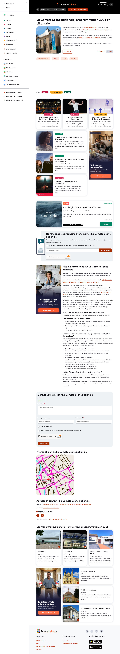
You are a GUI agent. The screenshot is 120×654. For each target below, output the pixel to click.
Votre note (41, 398)
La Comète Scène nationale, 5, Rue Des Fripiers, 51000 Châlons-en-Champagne (67, 504)
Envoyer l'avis (44, 443)
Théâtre (45, 92)
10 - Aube (9, 72)
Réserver (106, 224)
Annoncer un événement (70, 643)
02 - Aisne (9, 63)
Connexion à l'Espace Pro (13, 100)
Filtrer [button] (7, 8)
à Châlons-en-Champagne (48, 119)
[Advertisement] (74, 75)
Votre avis (41, 404)
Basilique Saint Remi (88, 571)
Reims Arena (42, 552)
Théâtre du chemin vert (89, 590)
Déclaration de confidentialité (45, 646)
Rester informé (105, 250)
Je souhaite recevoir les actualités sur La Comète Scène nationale (61, 430)
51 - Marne (10, 15)
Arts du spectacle (56, 92)
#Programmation (43, 58)
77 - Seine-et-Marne (13, 84)
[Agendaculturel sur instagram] (96, 631)
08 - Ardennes (11, 68)
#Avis (64, 58)
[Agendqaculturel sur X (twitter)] (87, 631)
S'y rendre (67, 51)
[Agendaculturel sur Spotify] (101, 631)
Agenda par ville (10, 53)
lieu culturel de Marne (90, 27)
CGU (37, 643)
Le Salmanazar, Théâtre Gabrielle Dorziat (95, 609)
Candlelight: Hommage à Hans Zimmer (82, 207)
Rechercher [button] (9, 4)
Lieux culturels (10, 49)
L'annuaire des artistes (13, 96)
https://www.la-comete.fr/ (51, 508)
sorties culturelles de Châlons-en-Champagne (95, 30)
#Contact (73, 58)
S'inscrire (103, 4)
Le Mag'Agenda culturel (13, 92)
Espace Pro (66, 641)
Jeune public (10, 32)
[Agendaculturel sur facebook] (91, 631)
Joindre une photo (46, 426)
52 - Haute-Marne (12, 76)
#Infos (55, 58)
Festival (8, 28)
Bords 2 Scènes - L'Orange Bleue (99, 553)
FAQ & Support (40, 641)
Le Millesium (68, 552)
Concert (67, 92)
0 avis (110, 51)
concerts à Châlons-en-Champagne (89, 37)
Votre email (79, 418)
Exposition (9, 44)
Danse (8, 36)
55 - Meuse (10, 80)
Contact (38, 649)
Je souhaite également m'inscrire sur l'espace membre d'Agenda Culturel (72, 245)
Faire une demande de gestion (58, 519)
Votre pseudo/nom (44, 418)
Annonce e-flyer (108, 203)
